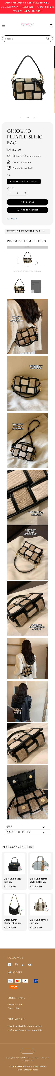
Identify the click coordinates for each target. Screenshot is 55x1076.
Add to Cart (27, 202)
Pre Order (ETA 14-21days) (24, 181)
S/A (8, 175)
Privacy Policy (31, 1066)
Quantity (11, 188)
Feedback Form (15, 1005)
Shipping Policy (31, 1070)
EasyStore (28, 1061)
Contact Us (13, 1008)
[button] (3, 25)
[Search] (48, 38)
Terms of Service (16, 1066)
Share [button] (14, 218)
